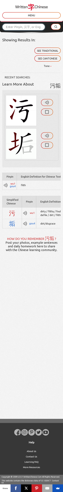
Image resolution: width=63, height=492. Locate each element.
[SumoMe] (57, 488)
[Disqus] (31, 302)
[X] (26, 488)
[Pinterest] (36, 488)
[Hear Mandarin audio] (47, 102)
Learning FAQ (31, 462)
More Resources (31, 467)
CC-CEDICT (46, 481)
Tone (47, 65)
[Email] (47, 488)
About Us (31, 451)
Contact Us (31, 456)
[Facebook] (16, 488)
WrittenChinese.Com (32, 477)
